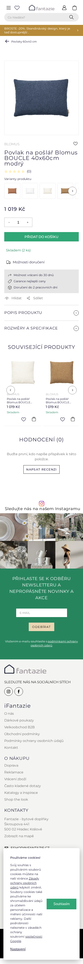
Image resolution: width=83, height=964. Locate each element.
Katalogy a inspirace (21, 793)
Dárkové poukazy (19, 720)
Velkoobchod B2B (19, 727)
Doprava (11, 765)
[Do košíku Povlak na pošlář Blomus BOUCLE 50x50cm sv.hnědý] (73, 419)
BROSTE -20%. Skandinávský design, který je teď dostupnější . (37, 30)
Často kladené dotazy (22, 786)
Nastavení (18, 949)
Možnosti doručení (28, 262)
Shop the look (16, 799)
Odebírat (41, 627)
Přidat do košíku (41, 237)
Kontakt (11, 748)
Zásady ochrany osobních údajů (24, 883)
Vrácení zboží (15, 779)
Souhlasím (61, 904)
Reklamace (13, 772)
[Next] (72, 191)
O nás (9, 714)
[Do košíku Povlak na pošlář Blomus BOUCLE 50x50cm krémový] (34, 419)
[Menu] (8, 7)
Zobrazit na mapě (19, 836)
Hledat (72, 17)
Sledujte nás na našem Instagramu (42, 509)
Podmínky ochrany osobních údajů (34, 741)
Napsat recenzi (41, 469)
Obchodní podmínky (22, 734)
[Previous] (10, 390)
